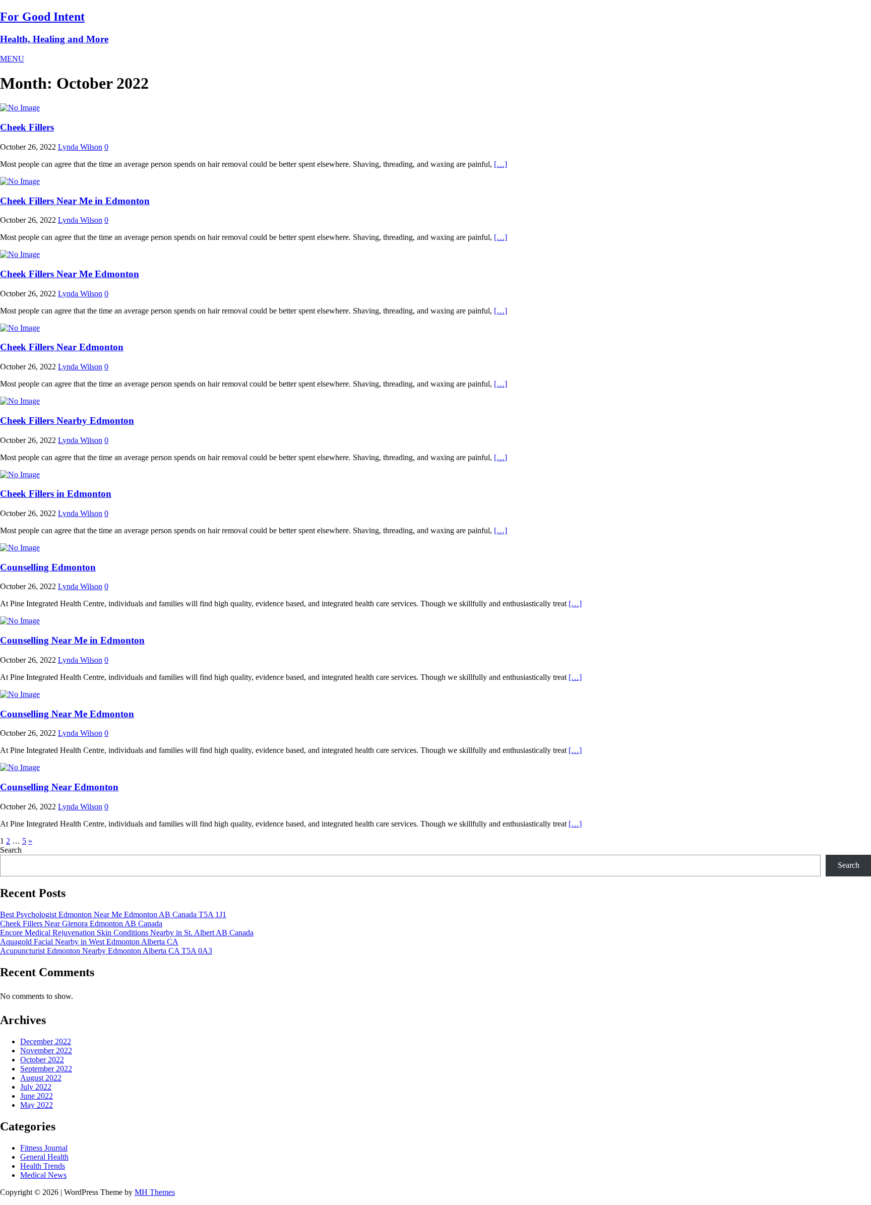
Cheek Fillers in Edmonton (55, 493)
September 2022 (46, 1068)
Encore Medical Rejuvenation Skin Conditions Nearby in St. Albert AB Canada (127, 932)
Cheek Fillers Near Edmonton (61, 347)
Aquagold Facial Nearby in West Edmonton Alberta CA (89, 941)
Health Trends (42, 1166)
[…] (500, 164)
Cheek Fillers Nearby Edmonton (67, 420)
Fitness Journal (44, 1148)
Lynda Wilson (80, 147)
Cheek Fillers (27, 127)
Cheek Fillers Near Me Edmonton (69, 274)
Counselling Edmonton (48, 567)
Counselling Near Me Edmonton (67, 714)
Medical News (43, 1175)
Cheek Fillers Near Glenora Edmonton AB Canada (81, 923)
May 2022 (36, 1105)
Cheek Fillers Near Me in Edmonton (75, 201)
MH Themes (155, 1192)
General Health (44, 1157)
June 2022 (36, 1096)
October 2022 (42, 1059)
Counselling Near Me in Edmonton (72, 640)
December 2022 (45, 1041)
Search (11, 850)
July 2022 (35, 1087)
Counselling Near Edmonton (59, 787)
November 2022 (46, 1050)
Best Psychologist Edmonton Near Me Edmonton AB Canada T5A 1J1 (113, 914)
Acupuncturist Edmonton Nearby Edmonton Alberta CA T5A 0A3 (106, 950)
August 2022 (40, 1077)
